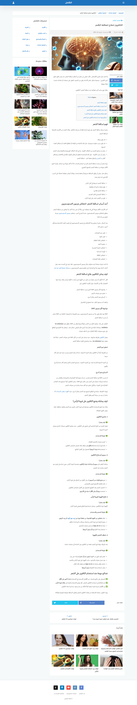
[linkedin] (62, 688)
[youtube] (68, 688)
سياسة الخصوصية (71, 694)
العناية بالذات (41, 45)
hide (89, 97)
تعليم (43, 51)
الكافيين (102, 337)
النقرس (99, 158)
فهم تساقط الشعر (102, 103)
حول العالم (25, 39)
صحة (27, 45)
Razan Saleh (117, 32)
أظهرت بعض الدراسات (62, 392)
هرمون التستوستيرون (64, 213)
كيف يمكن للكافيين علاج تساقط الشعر (97, 110)
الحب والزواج (41, 33)
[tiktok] (56, 688)
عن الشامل (82, 694)
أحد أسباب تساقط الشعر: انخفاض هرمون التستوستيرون (92, 106)
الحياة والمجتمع (40, 39)
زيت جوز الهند (71, 518)
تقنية (27, 33)
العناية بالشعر (117, 20)
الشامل (68, 3)
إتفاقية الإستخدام (59, 694)
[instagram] (75, 688)
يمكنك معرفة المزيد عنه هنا (61, 268)
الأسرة (43, 27)
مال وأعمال (25, 51)
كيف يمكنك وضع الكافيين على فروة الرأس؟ (96, 114)
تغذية (27, 27)
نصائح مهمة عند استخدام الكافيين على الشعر (95, 118)
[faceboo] (81, 688)
